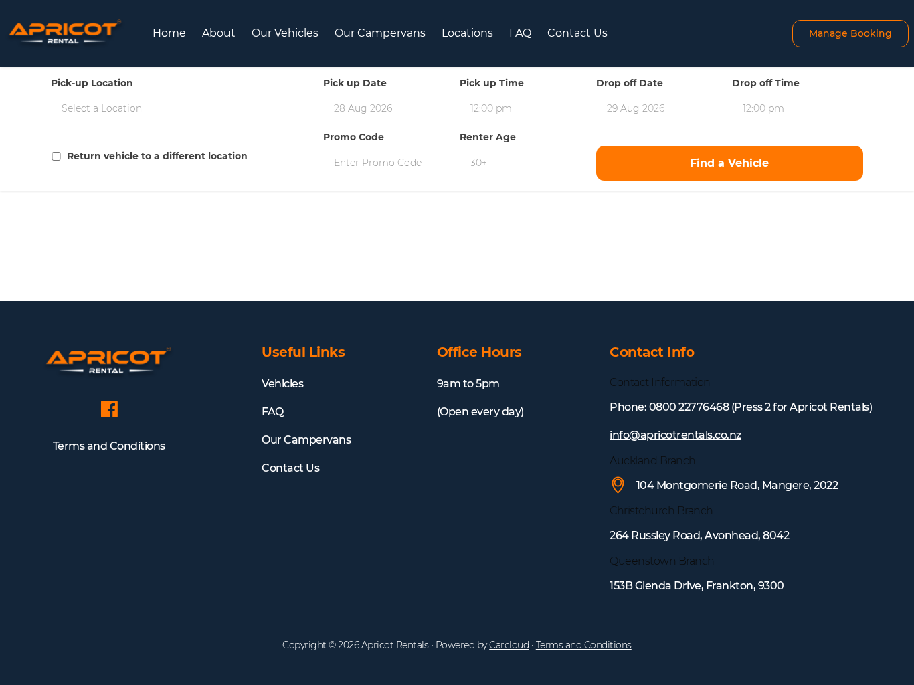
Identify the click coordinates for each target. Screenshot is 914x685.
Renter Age (488, 137)
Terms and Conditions (109, 445)
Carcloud (509, 645)
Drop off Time (766, 83)
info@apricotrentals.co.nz (675, 435)
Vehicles (282, 383)
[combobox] (184, 109)
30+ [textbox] (478, 163)
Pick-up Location (92, 83)
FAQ (520, 33)
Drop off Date (629, 83)
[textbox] (184, 109)
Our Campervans (380, 33)
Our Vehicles (285, 33)
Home (169, 33)
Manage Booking (850, 33)
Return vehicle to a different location (157, 156)
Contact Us (577, 33)
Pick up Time (492, 83)
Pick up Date (355, 83)
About (219, 33)
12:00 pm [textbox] (491, 108)
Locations (467, 33)
